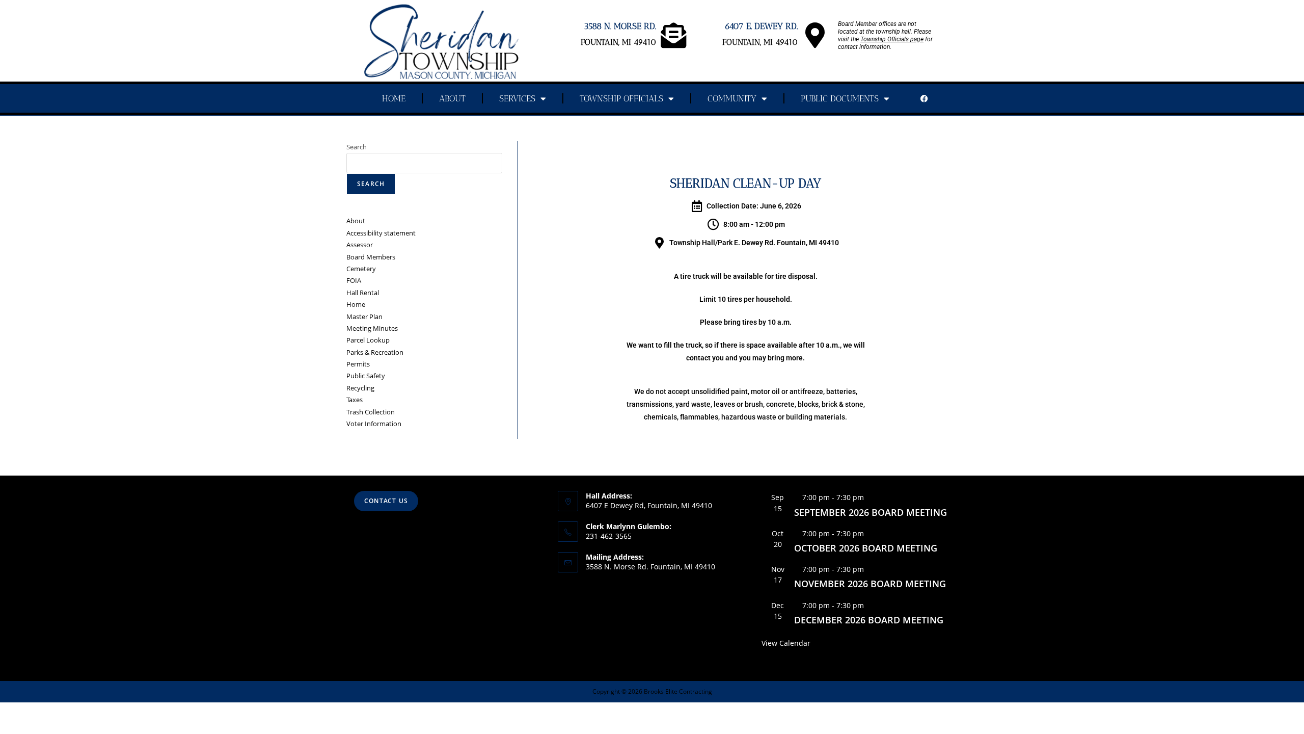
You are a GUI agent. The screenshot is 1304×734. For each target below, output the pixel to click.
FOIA (353, 280)
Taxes (354, 399)
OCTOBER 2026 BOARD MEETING (865, 548)
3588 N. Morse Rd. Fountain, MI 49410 (650, 566)
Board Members (370, 256)
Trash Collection (370, 411)
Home (393, 98)
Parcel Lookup (368, 340)
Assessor (359, 244)
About (452, 98)
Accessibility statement (381, 233)
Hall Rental (362, 292)
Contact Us (386, 500)
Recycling (360, 387)
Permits (358, 364)
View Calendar (786, 643)
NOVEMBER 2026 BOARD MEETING (870, 584)
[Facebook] (924, 98)
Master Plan (364, 316)
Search (356, 146)
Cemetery (361, 268)
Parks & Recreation (374, 352)
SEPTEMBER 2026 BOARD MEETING (870, 512)
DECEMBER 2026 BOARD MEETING (868, 620)
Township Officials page (891, 39)
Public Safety (365, 375)
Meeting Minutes (372, 328)
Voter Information (373, 423)
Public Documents (840, 98)
